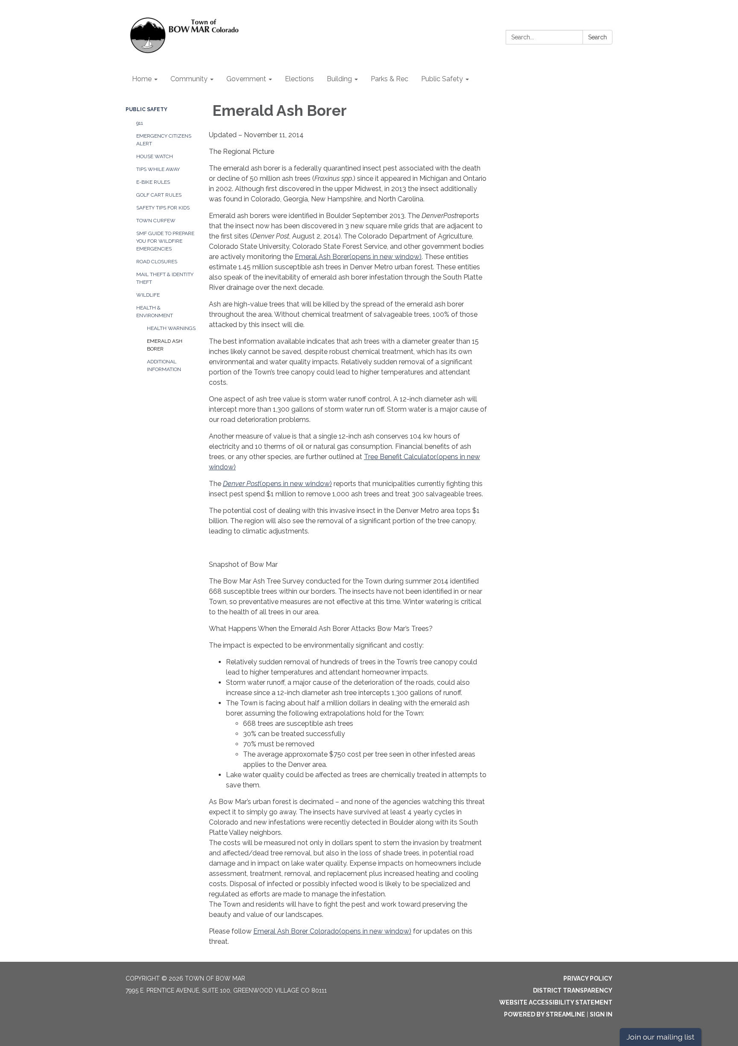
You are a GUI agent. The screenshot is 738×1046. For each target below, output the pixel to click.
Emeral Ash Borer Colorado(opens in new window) (332, 931)
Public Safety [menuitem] (442, 79)
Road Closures (156, 262)
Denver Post (241, 484)
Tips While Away (158, 169)
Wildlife (148, 295)
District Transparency (572, 990)
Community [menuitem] (189, 79)
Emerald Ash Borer (164, 345)
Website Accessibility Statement (555, 1002)
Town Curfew (156, 221)
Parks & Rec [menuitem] (389, 79)
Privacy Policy (587, 978)
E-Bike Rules (153, 182)
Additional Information (164, 365)
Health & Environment (154, 311)
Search (597, 37)
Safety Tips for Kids (163, 208)
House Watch (154, 156)
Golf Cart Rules (159, 195)
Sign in (601, 1014)
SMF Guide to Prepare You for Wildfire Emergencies (165, 241)
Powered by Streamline (544, 1014)
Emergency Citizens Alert (163, 140)
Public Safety (146, 109)
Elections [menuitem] (299, 79)
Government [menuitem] (246, 79)
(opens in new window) (296, 484)
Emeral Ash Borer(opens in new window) (358, 257)
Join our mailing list (660, 1036)
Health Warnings (171, 328)
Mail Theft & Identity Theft (164, 278)
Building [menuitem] (339, 79)
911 (139, 123)
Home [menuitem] (142, 79)
